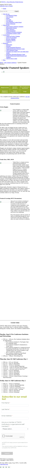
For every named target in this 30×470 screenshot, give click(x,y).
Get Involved (6, 35)
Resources (5, 43)
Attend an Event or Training (13, 36)
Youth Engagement (10, 30)
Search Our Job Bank (11, 37)
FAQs (25, 91)
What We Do (6, 25)
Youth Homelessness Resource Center (15, 48)
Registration (5, 87)
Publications (9, 44)
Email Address (7, 416)
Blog (4, 60)
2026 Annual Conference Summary (14, 26)
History (8, 18)
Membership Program (11, 28)
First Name (5, 403)
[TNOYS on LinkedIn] (4, 467)
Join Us (7, 6)
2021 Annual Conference (10, 62)
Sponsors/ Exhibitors (5, 91)
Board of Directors (10, 23)
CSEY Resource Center (12, 50)
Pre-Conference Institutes (25, 87)
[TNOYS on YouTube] (1, 467)
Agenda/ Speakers (15, 87)
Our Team (8, 19)
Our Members (9, 21)
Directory (8, 46)
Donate (11, 6)
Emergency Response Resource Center (15, 54)
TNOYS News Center (11, 58)
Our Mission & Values (11, 15)
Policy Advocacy (10, 29)
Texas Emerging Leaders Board (14, 22)
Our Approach (9, 16)
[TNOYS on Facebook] (9, 467)
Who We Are (6, 14)
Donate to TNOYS (10, 40)
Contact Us (9, 42)
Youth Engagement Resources (13, 47)
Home (4, 8)
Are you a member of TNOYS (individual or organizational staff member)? (13, 424)
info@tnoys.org (4, 464)
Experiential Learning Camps (13, 33)
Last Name (5, 409)
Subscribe (2, 6)
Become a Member (10, 39)
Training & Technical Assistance (14, 32)
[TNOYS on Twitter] (7, 467)
